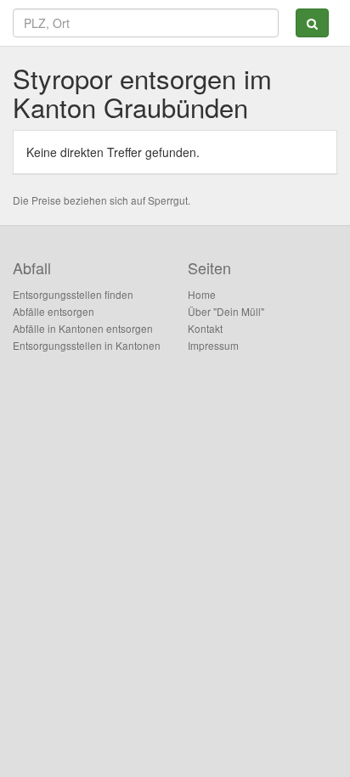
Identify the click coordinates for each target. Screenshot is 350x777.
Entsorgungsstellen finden (73, 294)
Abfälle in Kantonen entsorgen (83, 328)
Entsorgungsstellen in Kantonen (87, 345)
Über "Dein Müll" (226, 311)
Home (202, 294)
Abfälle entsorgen (53, 311)
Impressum (213, 345)
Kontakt (205, 328)
